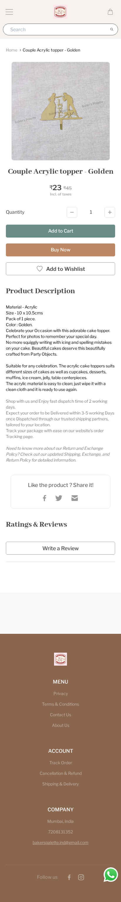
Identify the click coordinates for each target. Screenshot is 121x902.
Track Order (60, 762)
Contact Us (60, 714)
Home (11, 49)
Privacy (60, 693)
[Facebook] (69, 877)
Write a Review (60, 548)
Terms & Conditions (60, 704)
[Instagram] (81, 877)
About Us (60, 725)
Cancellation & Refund (61, 773)
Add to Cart (60, 231)
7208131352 (60, 831)
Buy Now (60, 250)
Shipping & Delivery (60, 783)
